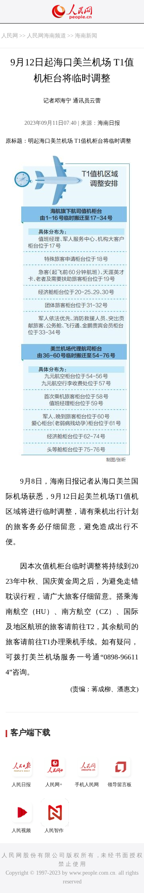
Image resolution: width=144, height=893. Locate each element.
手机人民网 (87, 784)
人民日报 (21, 784)
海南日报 (109, 123)
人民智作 (54, 830)
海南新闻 (86, 36)
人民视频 (21, 830)
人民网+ (53, 784)
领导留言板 (120, 784)
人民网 (9, 36)
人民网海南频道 (46, 36)
